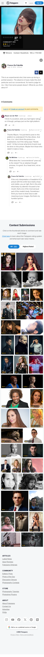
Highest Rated (28, 246)
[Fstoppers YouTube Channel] (12, 619)
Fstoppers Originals (9, 565)
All (13, 246)
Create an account (17, 109)
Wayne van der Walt (11, 116)
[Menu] (2, 3)
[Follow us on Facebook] (19, 619)
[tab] (14, 246)
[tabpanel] (22, 400)
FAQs (4, 612)
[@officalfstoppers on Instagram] (6, 619)
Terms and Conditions (26, 635)
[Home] (12, 3)
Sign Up (39, 3)
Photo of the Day (8, 576)
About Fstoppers (8, 603)
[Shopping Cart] (26, 3)
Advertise (6, 609)
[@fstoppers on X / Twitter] (25, 619)
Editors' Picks (7, 573)
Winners (8, 53)
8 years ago (22, 116)
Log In (31, 3)
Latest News (7, 559)
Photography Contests (10, 582)
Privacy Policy (15, 635)
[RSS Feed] (37, 619)
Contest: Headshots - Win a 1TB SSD (27, 53)
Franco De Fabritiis (15, 65)
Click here (6, 236)
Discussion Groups (9, 579)
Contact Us (6, 606)
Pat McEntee (13, 157)
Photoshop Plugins (9, 594)
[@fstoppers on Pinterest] (31, 619)
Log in (5, 109)
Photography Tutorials (10, 591)
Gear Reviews (7, 562)
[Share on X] (41, 72)
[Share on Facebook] (36, 72)
